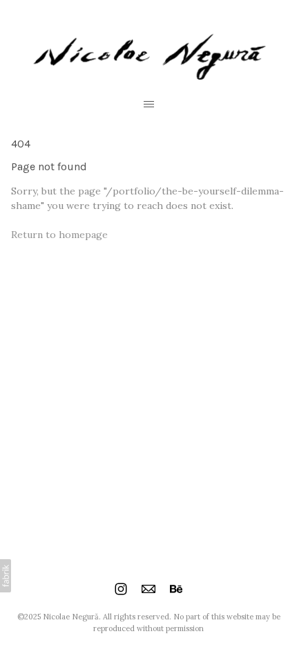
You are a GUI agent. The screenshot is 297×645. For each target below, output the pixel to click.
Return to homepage (59, 234)
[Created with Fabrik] (5, 575)
